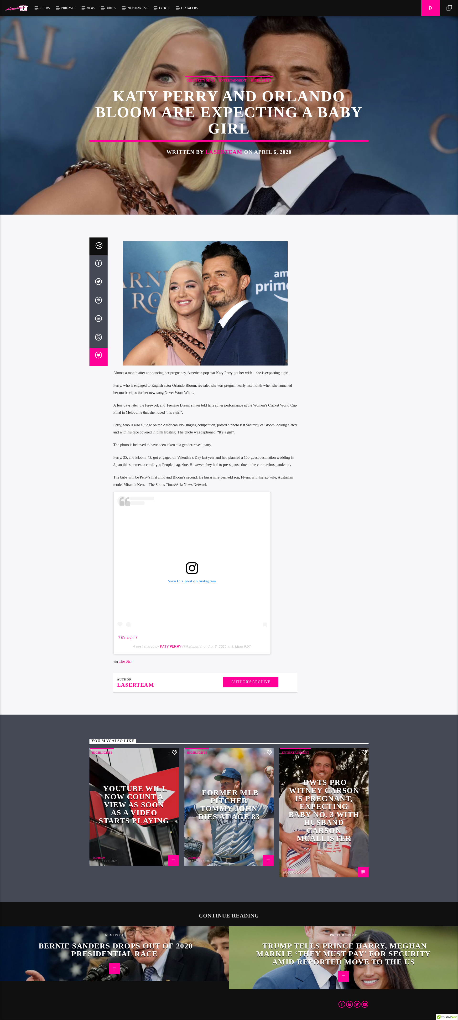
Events (164, 8)
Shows (45, 8)
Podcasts (68, 8)
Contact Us (189, 8)
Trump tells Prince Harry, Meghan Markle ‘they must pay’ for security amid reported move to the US (343, 954)
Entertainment (233, 80)
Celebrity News (201, 80)
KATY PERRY (170, 646)
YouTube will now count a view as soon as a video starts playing (134, 804)
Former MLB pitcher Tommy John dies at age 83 (229, 804)
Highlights (261, 80)
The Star (125, 661)
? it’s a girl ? (128, 637)
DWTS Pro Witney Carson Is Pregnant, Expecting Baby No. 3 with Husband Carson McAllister (324, 810)
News (91, 8)
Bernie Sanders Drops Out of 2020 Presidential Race (116, 950)
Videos (111, 8)
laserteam (223, 152)
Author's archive (251, 682)
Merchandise (137, 8)
